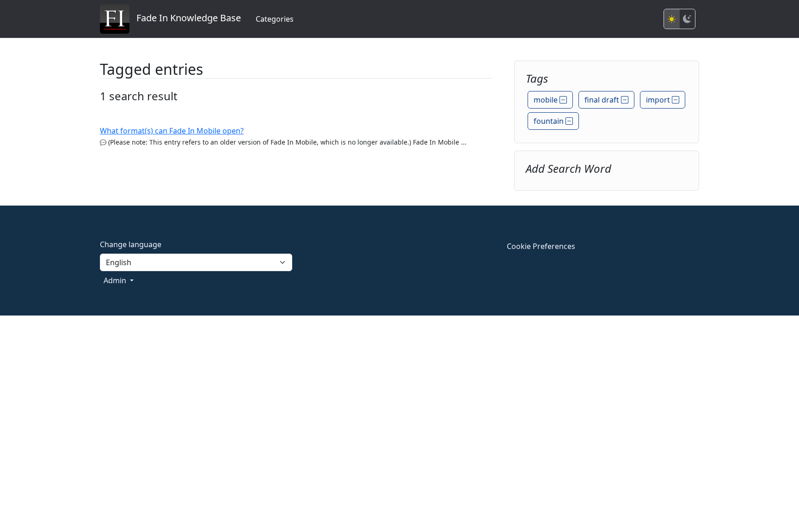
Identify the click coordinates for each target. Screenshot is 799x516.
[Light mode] (672, 19)
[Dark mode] (687, 19)
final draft (602, 100)
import (659, 100)
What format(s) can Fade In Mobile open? (172, 131)
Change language (130, 244)
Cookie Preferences (541, 246)
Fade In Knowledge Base (185, 18)
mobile (546, 100)
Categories (275, 19)
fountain (549, 121)
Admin (116, 280)
